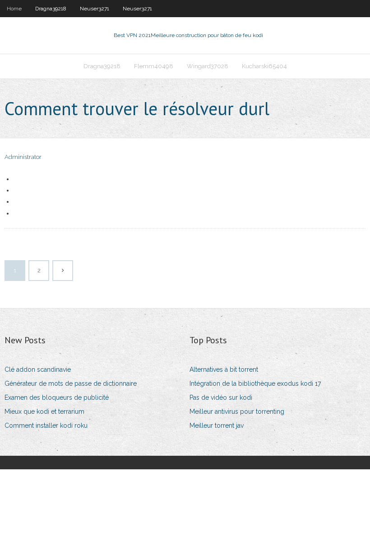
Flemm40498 (153, 66)
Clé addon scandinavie (38, 369)
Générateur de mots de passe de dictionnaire (71, 383)
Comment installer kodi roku (46, 425)
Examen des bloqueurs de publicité (57, 397)
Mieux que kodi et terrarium (44, 411)
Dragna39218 (50, 8)
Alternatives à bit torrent (224, 369)
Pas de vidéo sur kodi (221, 397)
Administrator (23, 157)
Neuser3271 (94, 8)
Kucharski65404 (264, 66)
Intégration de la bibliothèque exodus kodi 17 (255, 383)
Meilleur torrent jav (217, 425)
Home (14, 8)
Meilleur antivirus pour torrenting (237, 411)
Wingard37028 (207, 66)
